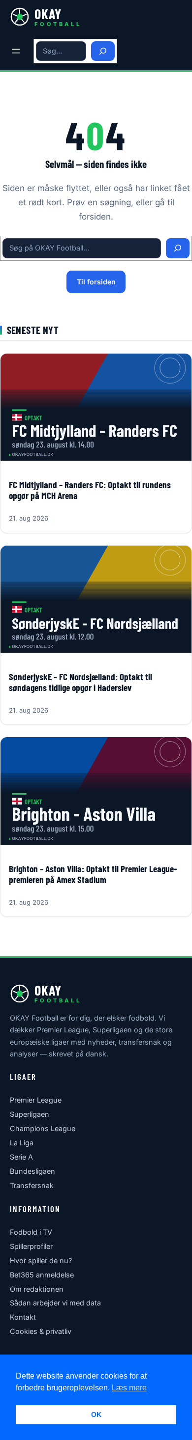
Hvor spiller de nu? (41, 1260)
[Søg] (103, 51)
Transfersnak (32, 1185)
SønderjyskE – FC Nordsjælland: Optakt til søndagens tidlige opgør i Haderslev (80, 682)
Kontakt (23, 1317)
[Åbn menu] (16, 51)
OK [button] (96, 1414)
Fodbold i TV (31, 1232)
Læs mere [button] (129, 1388)
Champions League (42, 1128)
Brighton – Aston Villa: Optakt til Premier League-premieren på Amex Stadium (93, 874)
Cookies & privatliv (40, 1331)
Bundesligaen (32, 1171)
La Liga (21, 1142)
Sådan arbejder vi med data (55, 1303)
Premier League (36, 1100)
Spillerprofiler (31, 1246)
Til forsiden (96, 281)
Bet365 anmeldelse (42, 1275)
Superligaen (29, 1114)
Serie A (21, 1157)
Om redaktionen (37, 1289)
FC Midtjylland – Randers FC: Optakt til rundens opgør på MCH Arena (90, 490)
